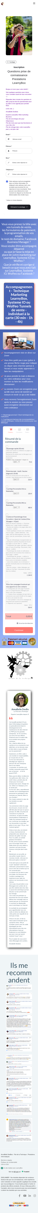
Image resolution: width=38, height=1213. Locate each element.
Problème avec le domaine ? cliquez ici (17, 459)
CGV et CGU (5, 1164)
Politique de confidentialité (9, 1162)
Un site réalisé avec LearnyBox (13, 1168)
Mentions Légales (6, 1160)
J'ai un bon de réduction (26, 623)
